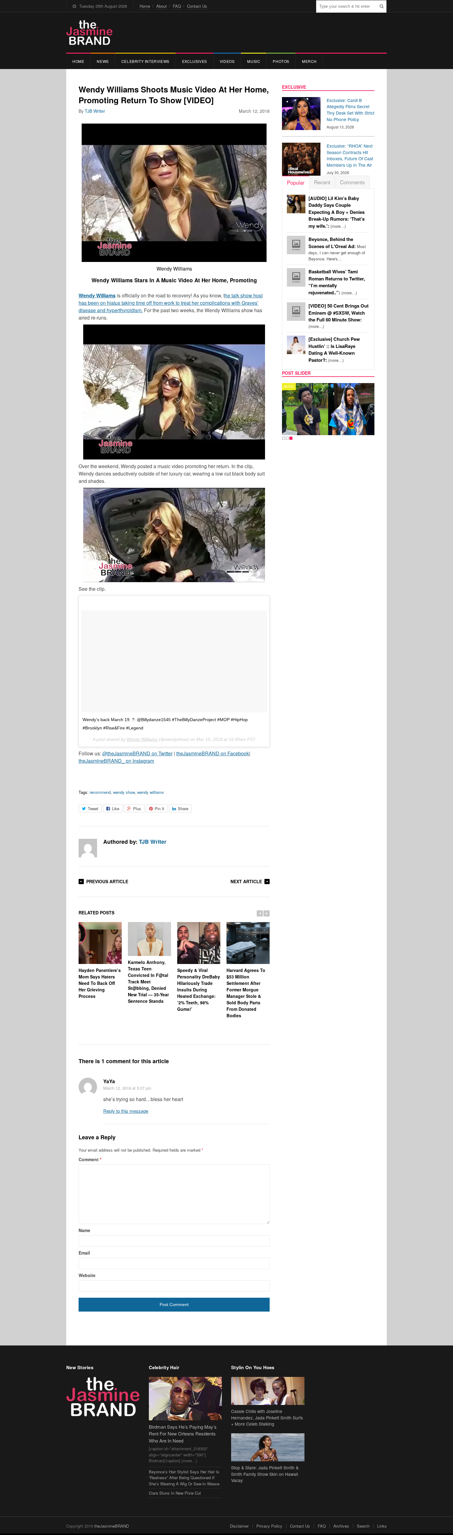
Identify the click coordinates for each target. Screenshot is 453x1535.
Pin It (159, 808)
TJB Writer (95, 111)
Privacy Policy (269, 1526)
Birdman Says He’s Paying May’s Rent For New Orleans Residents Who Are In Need (183, 1433)
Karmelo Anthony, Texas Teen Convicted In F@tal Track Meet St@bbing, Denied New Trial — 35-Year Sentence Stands (148, 981)
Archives (341, 1526)
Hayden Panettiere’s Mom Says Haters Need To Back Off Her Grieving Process (100, 983)
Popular (295, 182)
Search (363, 1526)
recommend (100, 792)
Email (84, 1253)
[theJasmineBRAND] (89, 32)
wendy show (124, 792)
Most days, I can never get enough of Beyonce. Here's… (337, 249)
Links (382, 1526)
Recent (322, 182)
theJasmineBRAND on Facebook (212, 753)
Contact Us (197, 6)
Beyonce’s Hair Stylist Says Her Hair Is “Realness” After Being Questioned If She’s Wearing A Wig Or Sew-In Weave (184, 1478)
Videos (227, 61)
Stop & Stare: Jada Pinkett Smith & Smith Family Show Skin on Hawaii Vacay (265, 1474)
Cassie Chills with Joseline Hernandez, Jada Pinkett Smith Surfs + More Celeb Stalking (267, 1417)
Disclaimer (239, 1526)
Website (87, 1275)
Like (115, 808)
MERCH (309, 61)
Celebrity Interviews (145, 61)
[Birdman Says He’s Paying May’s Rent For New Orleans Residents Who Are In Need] (185, 1398)
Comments (352, 182)
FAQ (177, 6)
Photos (281, 61)
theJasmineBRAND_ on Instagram (116, 760)
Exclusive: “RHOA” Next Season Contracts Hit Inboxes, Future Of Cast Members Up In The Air (350, 155)
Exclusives (194, 61)
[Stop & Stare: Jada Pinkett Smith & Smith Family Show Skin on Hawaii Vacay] (267, 1447)
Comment (90, 1159)
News (102, 61)
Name (84, 1230)
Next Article (246, 881)
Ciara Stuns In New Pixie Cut (175, 1493)
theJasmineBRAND (111, 1526)
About (161, 6)
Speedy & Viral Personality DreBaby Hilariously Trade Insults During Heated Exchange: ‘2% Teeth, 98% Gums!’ (198, 989)
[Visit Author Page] (88, 848)
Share (183, 808)
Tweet (93, 808)
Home (145, 6)
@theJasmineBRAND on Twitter (137, 753)
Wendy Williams (142, 739)
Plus (137, 808)
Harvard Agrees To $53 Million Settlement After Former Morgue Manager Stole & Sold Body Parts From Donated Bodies (245, 992)
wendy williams (150, 792)
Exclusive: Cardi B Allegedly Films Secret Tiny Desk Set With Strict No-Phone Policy (350, 109)
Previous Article (107, 881)
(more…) (336, 212)
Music (253, 61)
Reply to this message (125, 1111)
